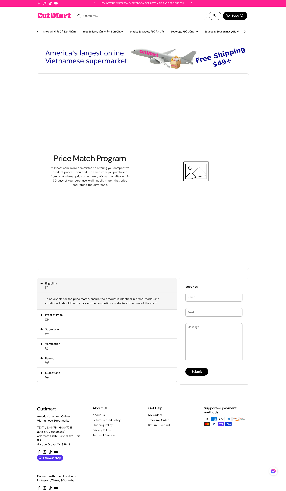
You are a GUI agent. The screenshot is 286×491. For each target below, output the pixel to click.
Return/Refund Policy (106, 420)
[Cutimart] (54, 16)
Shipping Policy (103, 425)
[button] (107, 285)
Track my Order (158, 420)
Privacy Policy (102, 430)
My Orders (155, 415)
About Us (99, 415)
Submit (196, 371)
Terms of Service (104, 435)
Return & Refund (159, 425)
